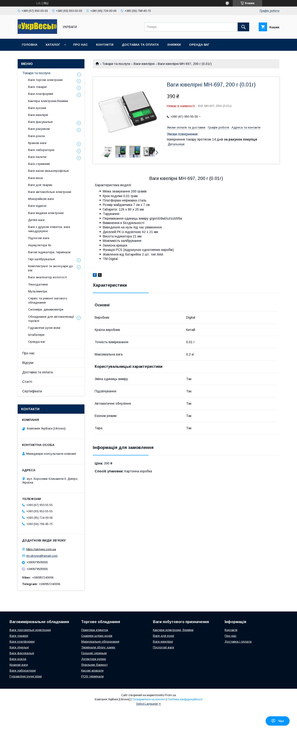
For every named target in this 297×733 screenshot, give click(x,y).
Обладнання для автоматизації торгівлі (51, 319)
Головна (29, 44)
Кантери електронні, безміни (173, 630)
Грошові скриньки (94, 653)
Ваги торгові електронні (45, 80)
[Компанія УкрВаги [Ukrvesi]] (37, 33)
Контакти (104, 44)
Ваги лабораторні (41, 150)
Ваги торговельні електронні (30, 630)
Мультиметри (37, 291)
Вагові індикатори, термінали (49, 252)
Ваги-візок (35, 178)
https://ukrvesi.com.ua (41, 549)
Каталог (53, 44)
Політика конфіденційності (185, 699)
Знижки (174, 44)
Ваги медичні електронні (46, 213)
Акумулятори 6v (39, 245)
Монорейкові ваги (41, 199)
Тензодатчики (38, 284)
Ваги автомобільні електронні (49, 192)
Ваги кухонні (37, 108)
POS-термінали (92, 676)
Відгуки (27, 363)
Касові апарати (92, 670)
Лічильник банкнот (94, 664)
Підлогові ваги (38, 238)
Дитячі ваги (36, 220)
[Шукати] (243, 26)
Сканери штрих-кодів (96, 635)
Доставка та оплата (140, 44)
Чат (281, 721)
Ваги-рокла (36, 136)
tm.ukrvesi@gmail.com (42, 555)
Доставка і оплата (238, 641)
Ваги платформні (40, 94)
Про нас (80, 44)
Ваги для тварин (40, 185)
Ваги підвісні (37, 206)
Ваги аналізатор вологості (47, 277)
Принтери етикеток (94, 630)
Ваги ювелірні (144, 64)
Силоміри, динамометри (45, 309)
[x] (100, 276)
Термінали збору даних (98, 647)
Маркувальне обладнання (100, 641)
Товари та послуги (116, 64)
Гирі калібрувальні (41, 259)
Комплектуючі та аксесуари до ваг (50, 268)
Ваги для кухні (163, 635)
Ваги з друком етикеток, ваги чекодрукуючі (49, 229)
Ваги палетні (37, 157)
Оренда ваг (199, 44)
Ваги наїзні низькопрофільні (48, 171)
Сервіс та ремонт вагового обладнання (47, 300)
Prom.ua (170, 695)
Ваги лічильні (19, 647)
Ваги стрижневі (39, 164)
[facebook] (95, 276)
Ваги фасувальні (40, 122)
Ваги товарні (37, 87)
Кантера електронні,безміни (48, 101)
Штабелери (36, 334)
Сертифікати (32, 391)
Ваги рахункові (39, 129)
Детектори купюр (93, 659)
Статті (27, 382)
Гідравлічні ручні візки (44, 328)
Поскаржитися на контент (148, 699)
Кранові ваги (37, 143)
